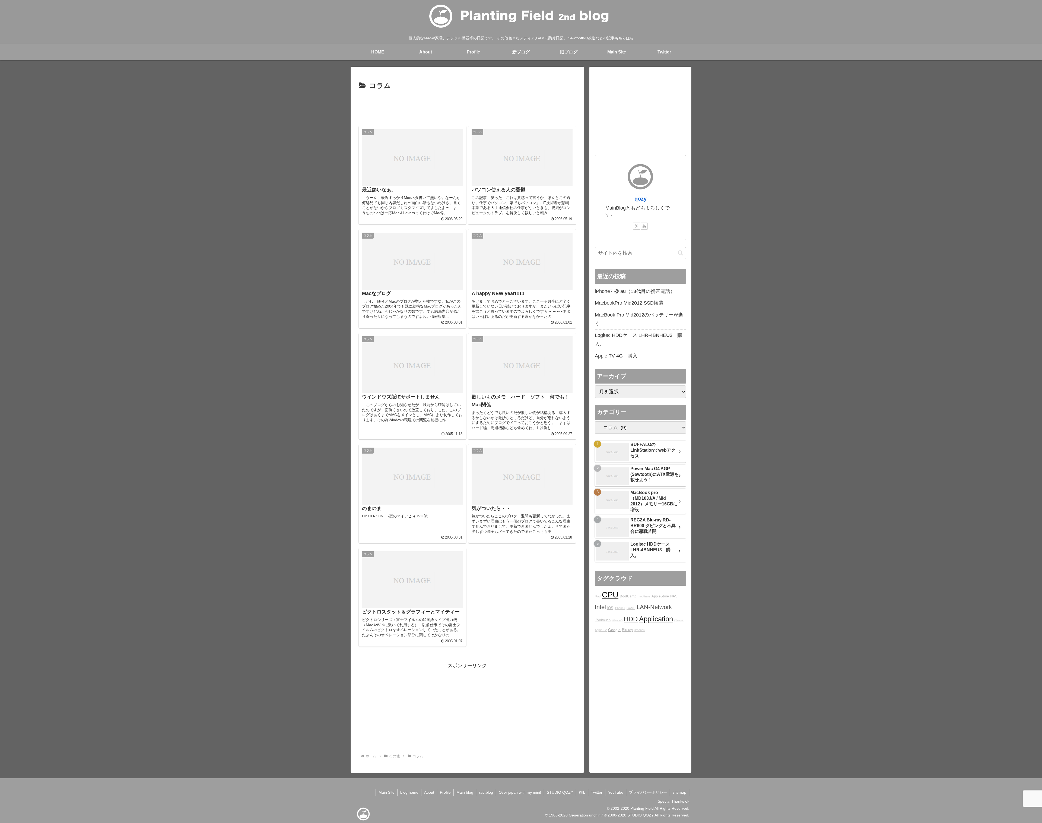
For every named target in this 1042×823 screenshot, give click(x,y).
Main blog (464, 792)
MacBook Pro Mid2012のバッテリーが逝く (639, 319)
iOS (610, 608)
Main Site (387, 792)
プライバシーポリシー (648, 792)
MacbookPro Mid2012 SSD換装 (629, 303)
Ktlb (582, 792)
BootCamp (628, 596)
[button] (680, 253)
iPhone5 (617, 620)
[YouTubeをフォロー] (644, 226)
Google (614, 630)
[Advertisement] (467, 107)
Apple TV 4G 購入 (616, 356)
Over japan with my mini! (520, 792)
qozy (640, 199)
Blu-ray (627, 630)
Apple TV (601, 630)
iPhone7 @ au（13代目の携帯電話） (635, 291)
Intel (600, 607)
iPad (598, 596)
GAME (631, 608)
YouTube (615, 792)
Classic (679, 620)
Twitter (596, 792)
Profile (445, 792)
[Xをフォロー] (636, 226)
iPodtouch (603, 620)
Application (656, 619)
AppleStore (660, 596)
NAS (674, 596)
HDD (631, 619)
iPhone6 (639, 630)
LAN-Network (654, 607)
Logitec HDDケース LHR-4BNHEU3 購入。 (638, 340)
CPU (610, 594)
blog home (409, 792)
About (429, 792)
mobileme (644, 596)
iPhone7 (620, 608)
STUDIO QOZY (560, 792)
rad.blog (486, 792)
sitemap (679, 792)
